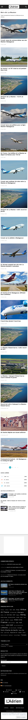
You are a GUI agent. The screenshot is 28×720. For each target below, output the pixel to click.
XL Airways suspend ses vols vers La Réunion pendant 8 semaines (12, 265)
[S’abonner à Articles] (1, 682)
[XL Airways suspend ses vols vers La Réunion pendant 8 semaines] (14, 253)
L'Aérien (12, 711)
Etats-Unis (18, 620)
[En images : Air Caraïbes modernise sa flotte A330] (4, 495)
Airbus (23, 609)
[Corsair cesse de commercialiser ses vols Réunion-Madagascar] (14, 29)
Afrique (17, 609)
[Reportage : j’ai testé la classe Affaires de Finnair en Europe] (4, 600)
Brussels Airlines (11, 617)
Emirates (7, 619)
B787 (14, 615)
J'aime (25, 476)
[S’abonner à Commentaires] (1, 685)
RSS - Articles (5, 682)
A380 (14, 609)
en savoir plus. (23, 714)
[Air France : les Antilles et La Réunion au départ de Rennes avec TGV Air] (14, 142)
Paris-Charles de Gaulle (9, 630)
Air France (5, 612)
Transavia (23, 635)
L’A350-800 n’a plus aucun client (14, 564)
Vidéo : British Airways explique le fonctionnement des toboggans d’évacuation (17, 508)
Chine (21, 617)
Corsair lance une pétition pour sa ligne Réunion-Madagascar (13, 125)
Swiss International (4, 635)
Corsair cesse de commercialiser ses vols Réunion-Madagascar (14, 41)
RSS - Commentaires (6, 685)
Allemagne (20, 612)
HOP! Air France (11, 622)
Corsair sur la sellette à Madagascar (12, 238)
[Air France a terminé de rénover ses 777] (4, 586)
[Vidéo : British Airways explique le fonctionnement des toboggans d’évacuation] (4, 508)
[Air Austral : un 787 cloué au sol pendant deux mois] (14, 57)
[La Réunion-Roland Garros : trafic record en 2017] (14, 336)
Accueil (2, 10)
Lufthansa (4, 627)
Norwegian (19, 627)
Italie (17, 622)
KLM (20, 622)
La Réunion (3, 625)
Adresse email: (4, 660)
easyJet (2, 619)
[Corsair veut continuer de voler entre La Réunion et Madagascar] (14, 170)
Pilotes (2, 632)
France (4, 622)
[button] (26, 7)
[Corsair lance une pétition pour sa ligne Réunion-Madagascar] (14, 113)
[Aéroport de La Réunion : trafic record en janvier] (14, 198)
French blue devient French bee (11, 321)
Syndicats (11, 635)
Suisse (24, 632)
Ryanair (20, 632)
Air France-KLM (13, 612)
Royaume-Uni (13, 632)
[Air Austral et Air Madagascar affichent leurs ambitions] (14, 281)
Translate (11, 646)
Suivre (25, 479)
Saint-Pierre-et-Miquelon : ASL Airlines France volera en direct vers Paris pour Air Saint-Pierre (17, 592)
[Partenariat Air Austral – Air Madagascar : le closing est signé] (14, 447)
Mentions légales (20, 707)
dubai (25, 617)
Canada (17, 617)
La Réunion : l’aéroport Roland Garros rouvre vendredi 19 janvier (12, 376)
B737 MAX (9, 615)
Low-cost (9, 625)
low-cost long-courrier (18, 625)
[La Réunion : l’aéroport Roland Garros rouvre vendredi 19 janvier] (14, 364)
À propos (6, 707)
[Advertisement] (14, 2)
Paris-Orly (21, 630)
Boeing (22, 615)
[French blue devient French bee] (14, 309)
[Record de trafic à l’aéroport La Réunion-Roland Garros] (14, 393)
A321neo (7, 609)
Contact (12, 707)
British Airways (4, 617)
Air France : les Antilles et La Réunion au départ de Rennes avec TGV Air (13, 154)
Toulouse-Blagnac (17, 635)
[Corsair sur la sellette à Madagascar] (14, 226)
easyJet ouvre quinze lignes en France (15, 567)
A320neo (2, 609)
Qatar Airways (6, 632)
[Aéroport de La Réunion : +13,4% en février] (14, 85)
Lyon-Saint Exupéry (12, 627)
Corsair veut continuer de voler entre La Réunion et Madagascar (13, 182)
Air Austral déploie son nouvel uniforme (13, 432)
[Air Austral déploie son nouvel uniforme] (14, 421)
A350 (11, 609)
